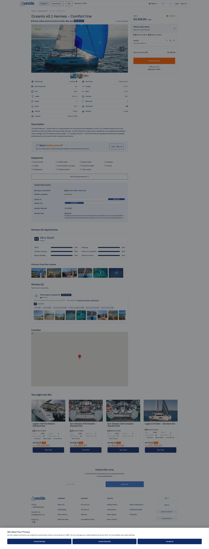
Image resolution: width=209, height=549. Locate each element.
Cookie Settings (39, 541)
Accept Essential (105, 541)
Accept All (169, 541)
